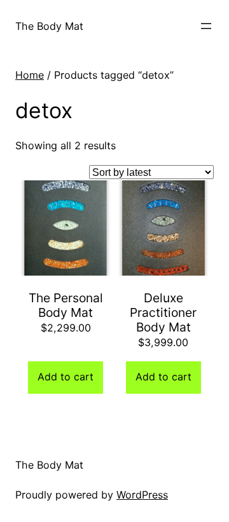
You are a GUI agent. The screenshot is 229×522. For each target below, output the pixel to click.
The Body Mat (49, 26)
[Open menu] (206, 26)
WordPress (142, 494)
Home (29, 75)
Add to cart (66, 376)
